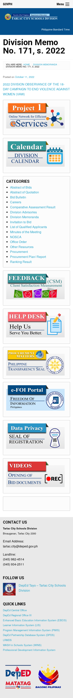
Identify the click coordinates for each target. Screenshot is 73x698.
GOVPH (7, 4)
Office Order (18, 242)
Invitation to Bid (20, 222)
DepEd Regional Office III (17, 615)
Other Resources (21, 247)
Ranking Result (21, 261)
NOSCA (15, 237)
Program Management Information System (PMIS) (31, 630)
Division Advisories (23, 212)
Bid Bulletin (18, 197)
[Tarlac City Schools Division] (36, 16)
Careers (15, 202)
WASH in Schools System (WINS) (22, 645)
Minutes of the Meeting (25, 232)
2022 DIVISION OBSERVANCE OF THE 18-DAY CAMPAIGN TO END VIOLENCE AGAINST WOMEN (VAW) (36, 89)
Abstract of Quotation (24, 192)
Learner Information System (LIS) (21, 625)
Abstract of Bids (21, 187)
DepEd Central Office (15, 610)
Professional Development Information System (29, 650)
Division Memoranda (45, 64)
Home (26, 64)
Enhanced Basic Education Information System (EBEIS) (35, 620)
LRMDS (7, 640)
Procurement (19, 251)
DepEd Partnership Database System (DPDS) (29, 635)
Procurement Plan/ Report (28, 256)
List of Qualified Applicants (28, 227)
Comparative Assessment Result (32, 207)
